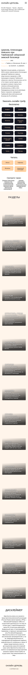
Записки (20, 109)
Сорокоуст (20, 145)
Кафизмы (20, 162)
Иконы (7, 162)
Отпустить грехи (20, 121)
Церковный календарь (20, 169)
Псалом (7, 133)
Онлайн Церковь (10, 3)
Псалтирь (20, 133)
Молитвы (7, 168)
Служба (7, 145)
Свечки (20, 138)
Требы (7, 151)
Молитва (7, 120)
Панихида (7, 127)
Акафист (7, 109)
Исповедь (7, 115)
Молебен (20, 115)
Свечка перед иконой (8, 139)
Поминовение (20, 127)
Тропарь (20, 151)
